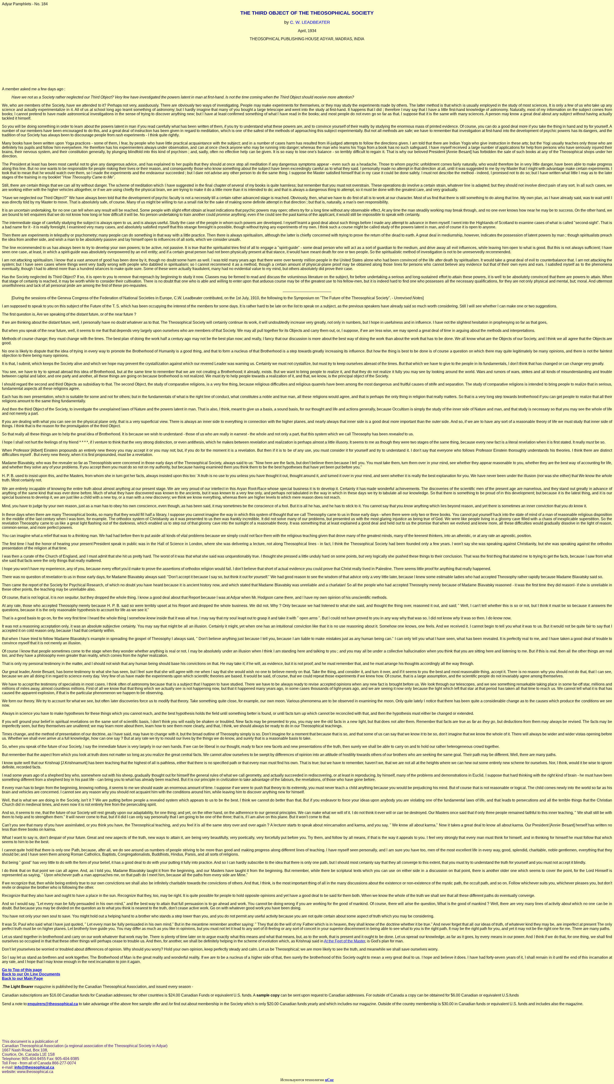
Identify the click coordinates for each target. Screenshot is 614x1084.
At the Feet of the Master (344, 941)
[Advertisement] (307, 64)
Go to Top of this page (22, 970)
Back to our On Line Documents (31, 974)
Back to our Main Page (22, 978)
